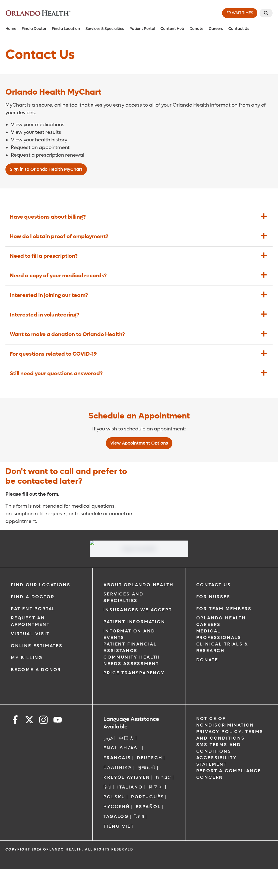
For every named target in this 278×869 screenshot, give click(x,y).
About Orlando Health (138, 585)
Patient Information (134, 622)
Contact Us (238, 28)
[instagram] (43, 720)
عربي (108, 738)
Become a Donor (36, 669)
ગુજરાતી (147, 767)
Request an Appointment (30, 621)
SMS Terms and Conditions (218, 748)
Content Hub (172, 28)
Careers (216, 28)
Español (148, 806)
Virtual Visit (30, 634)
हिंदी (107, 787)
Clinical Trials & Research (222, 647)
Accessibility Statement (216, 761)
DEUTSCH (150, 758)
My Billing (27, 657)
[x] (29, 720)
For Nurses (213, 597)
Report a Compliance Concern (228, 774)
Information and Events (129, 634)
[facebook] (15, 720)
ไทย (139, 816)
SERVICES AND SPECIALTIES (123, 597)
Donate (196, 28)
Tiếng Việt (118, 826)
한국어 (155, 787)
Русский (116, 806)
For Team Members (224, 609)
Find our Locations (40, 585)
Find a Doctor (34, 28)
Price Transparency (134, 673)
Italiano (130, 787)
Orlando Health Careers (221, 621)
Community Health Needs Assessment (131, 660)
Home (10, 28)
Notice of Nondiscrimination (225, 722)
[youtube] (57, 720)
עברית (163, 777)
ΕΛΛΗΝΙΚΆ (117, 767)
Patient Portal (142, 28)
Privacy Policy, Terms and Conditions (229, 735)
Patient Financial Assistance (130, 647)
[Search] (266, 13)
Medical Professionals (218, 634)
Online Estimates (37, 645)
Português (147, 797)
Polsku (114, 797)
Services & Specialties (105, 28)
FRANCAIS (117, 758)
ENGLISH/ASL (122, 748)
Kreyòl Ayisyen (126, 777)
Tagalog (116, 816)
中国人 (126, 738)
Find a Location (66, 28)
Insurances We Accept (137, 610)
